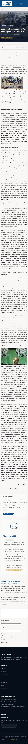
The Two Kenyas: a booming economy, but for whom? (13, 706)
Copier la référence (8, 513)
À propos (3, 679)
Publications (8, 9)
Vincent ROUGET (6, 34)
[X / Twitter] (20, 47)
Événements (3, 671)
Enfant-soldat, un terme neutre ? (8, 699)
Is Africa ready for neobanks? (8, 704)
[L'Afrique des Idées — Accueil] (7, 3)
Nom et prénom (5, 622)
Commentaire (4, 605)
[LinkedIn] (23, 47)
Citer (5, 47)
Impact (2, 685)
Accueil (2, 22)
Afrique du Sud (13, 488)
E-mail (2, 629)
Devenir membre (4, 688)
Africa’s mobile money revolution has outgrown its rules (14, 709)
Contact (2, 691)
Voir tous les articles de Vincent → (14, 570)
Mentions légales (15, 736)
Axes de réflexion (5, 674)
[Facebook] (26, 47)
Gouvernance (4, 682)
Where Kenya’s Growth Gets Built (8, 701)
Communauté (4, 676)
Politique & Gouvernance (6, 37)
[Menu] (24, 3)
